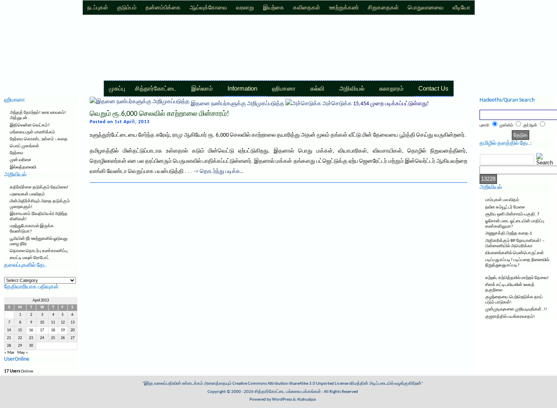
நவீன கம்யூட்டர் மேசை (505, 207)
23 (31, 338)
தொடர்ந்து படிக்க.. (221, 172)
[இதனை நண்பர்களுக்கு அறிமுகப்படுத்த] (140, 104)
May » (22, 352)
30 (31, 346)
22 (20, 338)
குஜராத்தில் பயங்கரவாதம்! (510, 317)
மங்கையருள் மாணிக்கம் (32, 132)
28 (9, 346)
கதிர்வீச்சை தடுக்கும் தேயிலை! (39, 187)
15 (20, 330)
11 (53, 322)
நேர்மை (16, 153)
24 (42, 338)
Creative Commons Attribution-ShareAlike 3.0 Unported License (290, 383)
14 (9, 330)
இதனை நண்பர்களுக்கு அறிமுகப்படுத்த (237, 104)
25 (53, 338)
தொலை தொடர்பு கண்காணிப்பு (39, 251)
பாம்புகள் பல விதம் (502, 200)
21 (9, 338)
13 (73, 322)
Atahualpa (306, 399)
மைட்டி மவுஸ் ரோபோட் (29, 258)
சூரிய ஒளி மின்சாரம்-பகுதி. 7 (512, 214)
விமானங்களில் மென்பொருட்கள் (514, 253)
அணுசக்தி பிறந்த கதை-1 (508, 233)
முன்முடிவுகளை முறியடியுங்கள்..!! (516, 309)
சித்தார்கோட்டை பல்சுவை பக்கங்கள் (287, 392)
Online (18, 371)
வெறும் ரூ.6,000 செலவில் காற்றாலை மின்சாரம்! (159, 114)
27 (73, 338)
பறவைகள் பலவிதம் (27, 194)
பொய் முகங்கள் (24, 146)
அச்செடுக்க (337, 104)
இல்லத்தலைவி (23, 167)
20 (73, 330)
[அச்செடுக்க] (303, 104)
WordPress (282, 399)
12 (63, 322)
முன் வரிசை (20, 160)
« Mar (9, 352)
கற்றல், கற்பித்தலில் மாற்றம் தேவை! (517, 278)
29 (20, 346)
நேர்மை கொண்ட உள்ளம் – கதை (39, 139)
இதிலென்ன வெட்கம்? (30, 125)
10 (42, 322)
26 (63, 338)
